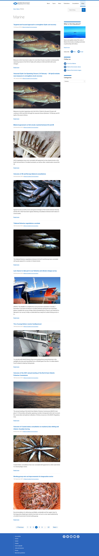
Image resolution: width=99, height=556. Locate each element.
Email (81, 51)
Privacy (16, 550)
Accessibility (18, 536)
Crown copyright (18, 545)
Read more (16, 67)
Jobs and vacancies (19, 548)
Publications (67, 3)
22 (48, 527)
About (48, 3)
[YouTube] (74, 536)
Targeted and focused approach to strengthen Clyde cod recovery (34, 24)
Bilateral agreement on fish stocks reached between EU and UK (33, 125)
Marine (17, 9)
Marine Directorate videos (74, 67)
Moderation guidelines (20, 552)
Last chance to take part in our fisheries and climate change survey (35, 271)
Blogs (82, 3)
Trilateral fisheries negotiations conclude (26, 223)
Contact (16, 541)
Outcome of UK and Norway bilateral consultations (29, 174)
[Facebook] (64, 536)
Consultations (75, 3)
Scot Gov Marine (71, 63)
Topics (54, 3)
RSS (74, 51)
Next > (55, 527)
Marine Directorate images (74, 70)
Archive (16, 538)
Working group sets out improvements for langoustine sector (33, 476)
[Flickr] (71, 536)
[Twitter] (67, 536)
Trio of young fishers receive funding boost (27, 324)
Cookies (17, 543)
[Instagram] (78, 536)
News (59, 3)
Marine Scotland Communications (30, 27)
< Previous (20, 527)
